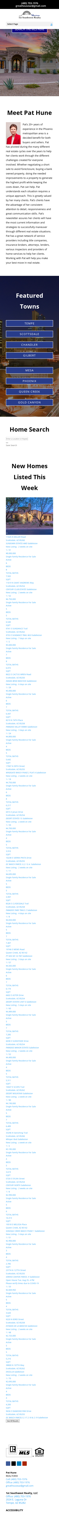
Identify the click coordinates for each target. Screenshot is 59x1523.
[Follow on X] (13, 1463)
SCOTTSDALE (29, 334)
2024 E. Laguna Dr (16, 1499)
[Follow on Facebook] (8, 1463)
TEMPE (30, 323)
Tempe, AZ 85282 (16, 1502)
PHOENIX (29, 381)
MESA (29, 370)
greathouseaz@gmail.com (19, 1485)
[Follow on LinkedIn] (19, 1463)
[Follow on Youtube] (24, 1463)
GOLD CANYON (29, 402)
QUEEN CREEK (29, 391)
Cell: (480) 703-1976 (16, 1479)
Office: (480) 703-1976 (18, 1482)
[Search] (7, 442)
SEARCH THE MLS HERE (29, 29)
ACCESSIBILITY (14, 1510)
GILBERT (29, 355)
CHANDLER (29, 345)
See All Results (13, 1421)
